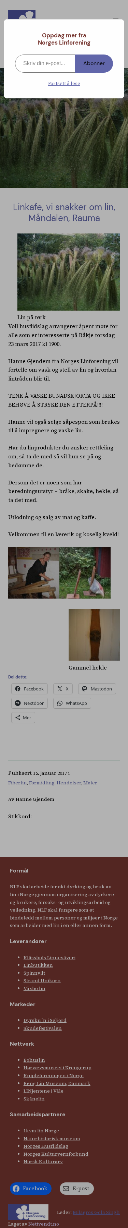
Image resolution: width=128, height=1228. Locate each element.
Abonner (94, 63)
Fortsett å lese (64, 83)
